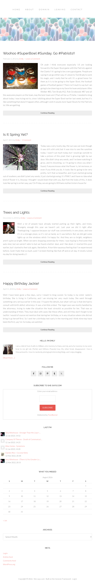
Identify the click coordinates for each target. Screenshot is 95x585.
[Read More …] (9, 358)
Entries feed (8, 557)
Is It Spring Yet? (15, 134)
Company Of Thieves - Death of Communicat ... (23, 439)
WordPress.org (9, 564)
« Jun (5, 520)
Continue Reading (47, 113)
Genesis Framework (63, 579)
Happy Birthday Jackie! (21, 283)
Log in (5, 553)
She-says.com (39, 579)
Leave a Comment (32, 59)
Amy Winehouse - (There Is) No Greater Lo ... (23, 459)
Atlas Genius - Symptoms (15, 446)
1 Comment (26, 140)
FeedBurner (53, 415)
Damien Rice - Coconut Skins (16, 453)
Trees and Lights (16, 212)
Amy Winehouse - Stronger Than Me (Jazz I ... (22, 433)
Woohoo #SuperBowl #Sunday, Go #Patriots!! (39, 53)
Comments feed (9, 560)
